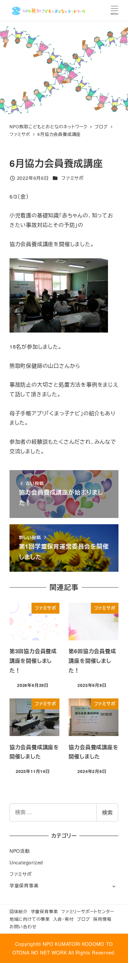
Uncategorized (26, 862)
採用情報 (102, 919)
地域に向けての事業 (30, 919)
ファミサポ (72, 178)
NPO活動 (20, 851)
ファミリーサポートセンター (87, 911)
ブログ (83, 919)
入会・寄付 (63, 919)
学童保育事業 (24, 885)
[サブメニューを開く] (113, 886)
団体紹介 (19, 911)
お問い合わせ (23, 926)
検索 (107, 812)
